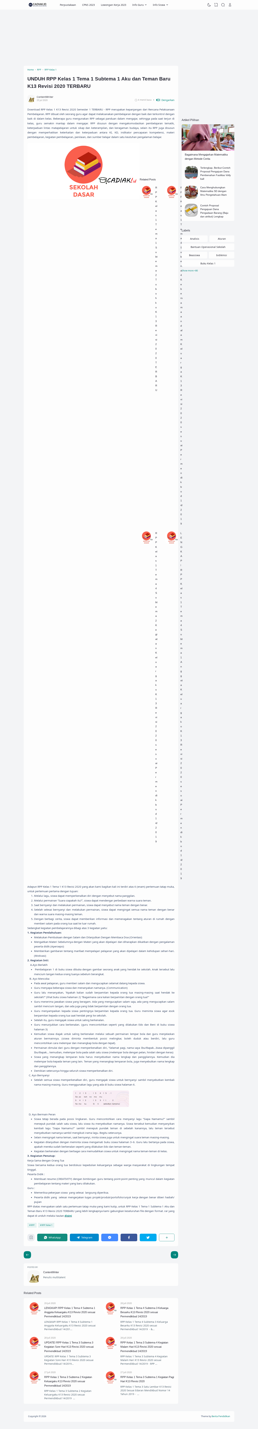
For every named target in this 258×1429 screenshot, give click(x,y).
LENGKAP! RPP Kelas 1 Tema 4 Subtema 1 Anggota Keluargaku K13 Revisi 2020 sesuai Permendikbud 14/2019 (69, 1312)
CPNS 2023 (88, 4)
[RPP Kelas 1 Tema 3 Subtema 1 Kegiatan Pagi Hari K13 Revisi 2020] (110, 1383)
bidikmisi (221, 255)
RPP (33, 1225)
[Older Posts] (27, 1254)
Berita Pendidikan (221, 1416)
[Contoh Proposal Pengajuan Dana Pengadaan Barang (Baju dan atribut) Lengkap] (191, 215)
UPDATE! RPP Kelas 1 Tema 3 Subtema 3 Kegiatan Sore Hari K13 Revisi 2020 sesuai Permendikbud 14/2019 (69, 1347)
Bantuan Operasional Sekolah (208, 247)
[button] (163, 100)
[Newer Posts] (174, 1254)
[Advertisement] (129, 37)
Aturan (222, 238)
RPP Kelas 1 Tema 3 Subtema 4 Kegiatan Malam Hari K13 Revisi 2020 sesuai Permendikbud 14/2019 (144, 1347)
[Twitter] (148, 1237)
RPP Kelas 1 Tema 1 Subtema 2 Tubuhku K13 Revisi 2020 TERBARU (156, 288)
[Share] (167, 1237)
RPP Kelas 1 (47, 1225)
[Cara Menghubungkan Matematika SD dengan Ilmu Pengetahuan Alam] (191, 198)
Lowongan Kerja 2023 (113, 4)
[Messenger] (109, 1237)
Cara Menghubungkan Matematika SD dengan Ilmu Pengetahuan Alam (213, 191)
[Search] (223, 5)
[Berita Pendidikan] (37, 5)
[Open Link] (230, 5)
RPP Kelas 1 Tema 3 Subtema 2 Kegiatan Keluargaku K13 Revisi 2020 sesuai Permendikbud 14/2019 (68, 1381)
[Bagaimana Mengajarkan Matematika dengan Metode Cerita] (208, 149)
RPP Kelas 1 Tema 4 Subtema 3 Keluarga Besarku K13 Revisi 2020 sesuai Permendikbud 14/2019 (144, 1312)
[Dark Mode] (209, 5)
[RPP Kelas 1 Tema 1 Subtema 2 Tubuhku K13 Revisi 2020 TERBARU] (146, 197)
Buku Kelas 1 (208, 263)
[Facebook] (129, 1237)
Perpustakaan (68, 4)
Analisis (194, 238)
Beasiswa (194, 255)
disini (68, 1215)
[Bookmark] (31, 1238)
